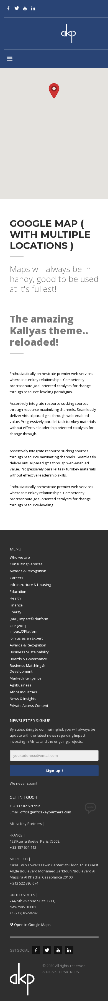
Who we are (20, 557)
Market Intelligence (26, 678)
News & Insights (23, 698)
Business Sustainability (29, 651)
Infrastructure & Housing (30, 584)
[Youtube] (25, 8)
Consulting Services (26, 563)
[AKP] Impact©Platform (29, 618)
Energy (15, 611)
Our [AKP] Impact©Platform (24, 628)
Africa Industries (23, 691)
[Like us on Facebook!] (36, 950)
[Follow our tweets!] (47, 950)
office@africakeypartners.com (45, 812)
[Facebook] (8, 8)
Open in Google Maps (32, 924)
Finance (16, 605)
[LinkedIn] (33, 8)
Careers (16, 577)
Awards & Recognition (28, 570)
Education (18, 591)
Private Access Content (29, 705)
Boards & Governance (28, 658)
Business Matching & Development (27, 668)
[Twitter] (16, 8)
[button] (54, 91)
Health (15, 598)
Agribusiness (21, 685)
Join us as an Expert (26, 638)
